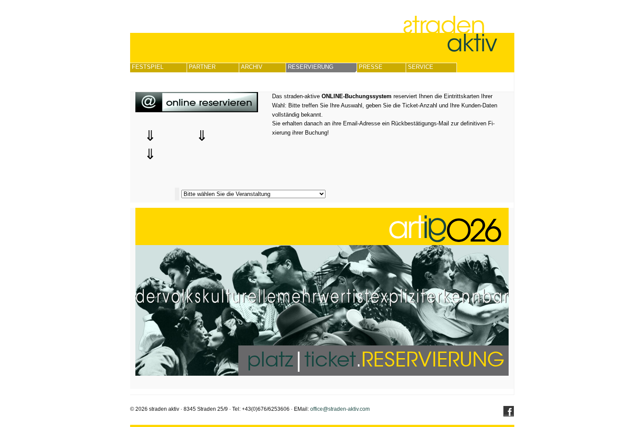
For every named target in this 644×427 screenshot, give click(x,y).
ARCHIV (251, 67)
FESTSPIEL (147, 67)
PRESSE (370, 67)
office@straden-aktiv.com (340, 409)
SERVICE (420, 67)
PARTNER (202, 67)
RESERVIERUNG (310, 67)
